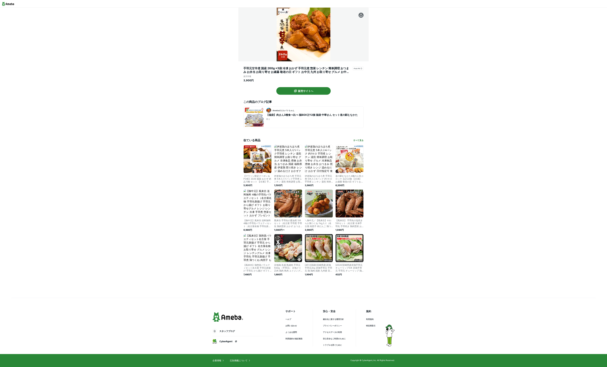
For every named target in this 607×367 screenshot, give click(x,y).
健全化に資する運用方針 (333, 319)
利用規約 (370, 319)
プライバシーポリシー (332, 325)
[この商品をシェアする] (361, 15)
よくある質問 (291, 332)
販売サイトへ (305, 91)
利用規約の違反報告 (294, 338)
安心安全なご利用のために (334, 338)
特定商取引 (371, 325)
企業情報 (216, 360)
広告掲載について (239, 360)
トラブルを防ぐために (332, 345)
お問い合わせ (291, 325)
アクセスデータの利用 (332, 332)
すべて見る (358, 140)
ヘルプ (288, 319)
